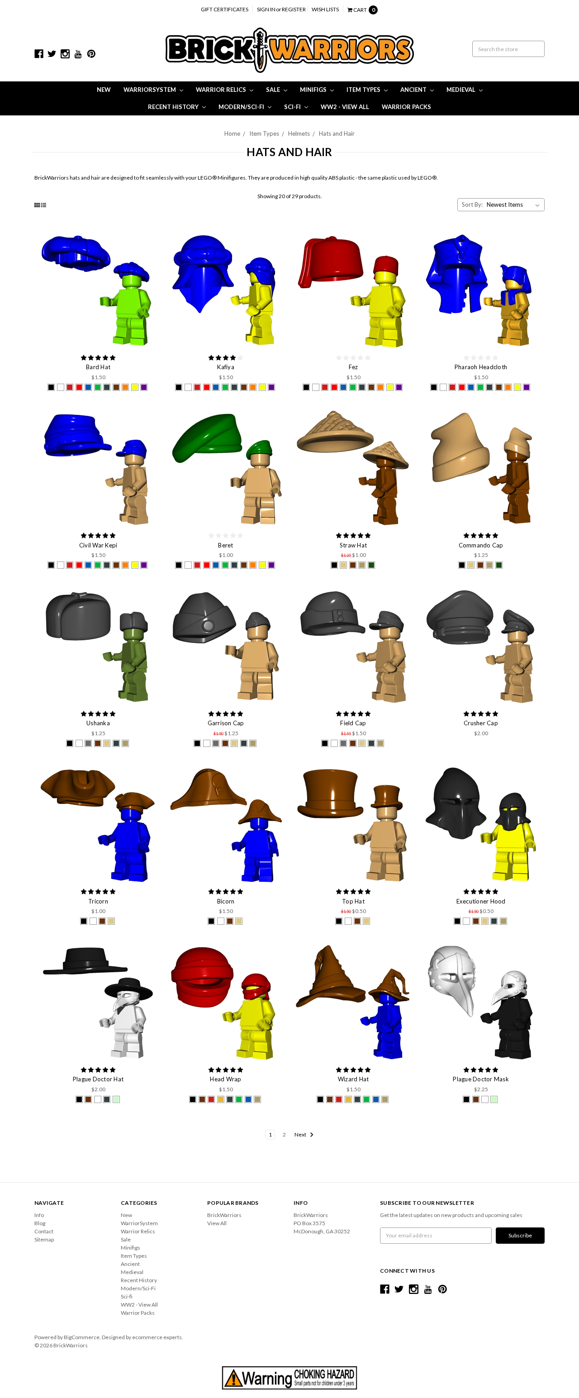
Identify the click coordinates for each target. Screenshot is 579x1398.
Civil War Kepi (98, 545)
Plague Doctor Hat (98, 1079)
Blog (39, 1223)
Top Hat (353, 901)
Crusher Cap (481, 723)
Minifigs (314, 89)
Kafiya (225, 367)
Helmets (299, 133)
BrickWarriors (224, 1215)
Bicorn (226, 901)
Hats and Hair (337, 133)
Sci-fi (293, 106)
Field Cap (353, 723)
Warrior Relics (221, 89)
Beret (225, 545)
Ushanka (98, 723)
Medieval (461, 89)
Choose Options (98, 290)
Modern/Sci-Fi (242, 106)
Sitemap (44, 1239)
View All (217, 1223)
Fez (353, 367)
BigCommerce (82, 1337)
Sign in (266, 9)
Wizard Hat (353, 1079)
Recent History (174, 106)
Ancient (414, 89)
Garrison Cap (226, 723)
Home (232, 133)
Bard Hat (98, 367)
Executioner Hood (481, 901)
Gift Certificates (224, 9)
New (104, 89)
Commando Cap (481, 545)
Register (294, 9)
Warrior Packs (406, 106)
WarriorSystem (150, 89)
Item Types (364, 89)
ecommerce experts (157, 1337)
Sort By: (472, 204)
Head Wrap (225, 1079)
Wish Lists (325, 9)
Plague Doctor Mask (481, 1079)
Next (300, 1134)
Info (39, 1215)
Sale (273, 89)
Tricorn (98, 901)
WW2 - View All (345, 106)
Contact (43, 1231)
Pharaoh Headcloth (481, 367)
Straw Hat (353, 545)
